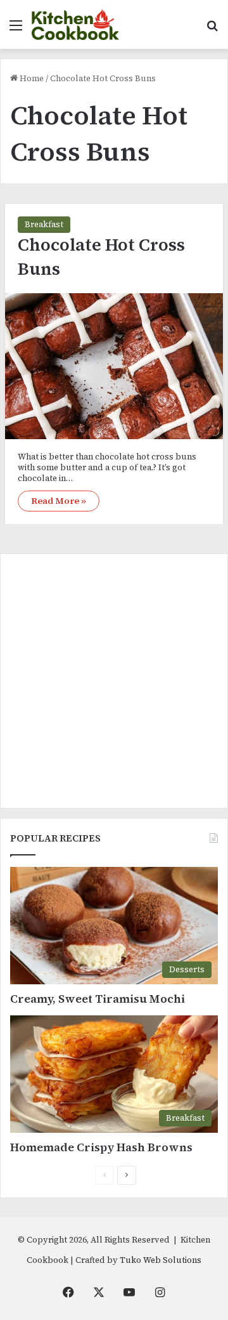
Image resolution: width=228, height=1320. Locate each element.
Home (31, 78)
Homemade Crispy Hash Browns (101, 1147)
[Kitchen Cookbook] (75, 24)
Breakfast (44, 224)
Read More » (58, 500)
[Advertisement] (114, 681)
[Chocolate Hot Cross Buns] (114, 366)
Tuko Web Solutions (160, 1260)
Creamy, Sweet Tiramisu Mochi (97, 998)
